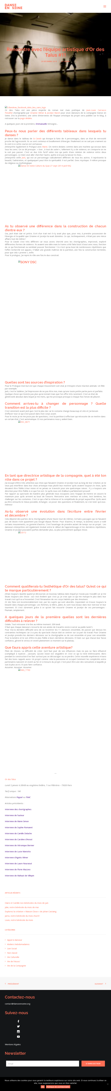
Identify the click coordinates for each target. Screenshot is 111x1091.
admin (67, 61)
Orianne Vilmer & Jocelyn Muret (45, 112)
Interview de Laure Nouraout (18, 863)
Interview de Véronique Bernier (19, 845)
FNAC (28, 797)
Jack (23, 157)
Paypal (19, 797)
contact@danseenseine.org (17, 1003)
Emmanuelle (41, 123)
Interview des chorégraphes (18, 809)
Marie (45, 146)
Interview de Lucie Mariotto (18, 851)
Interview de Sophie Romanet (19, 827)
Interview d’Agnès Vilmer (16, 857)
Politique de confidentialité (58, 1087)
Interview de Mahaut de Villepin (19, 875)
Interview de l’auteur (14, 815)
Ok (43, 1087)
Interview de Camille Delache (18, 833)
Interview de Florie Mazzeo (17, 869)
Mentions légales (13, 1044)
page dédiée (26, 118)
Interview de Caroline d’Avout (18, 839)
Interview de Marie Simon (17, 821)
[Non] (107, 1084)
